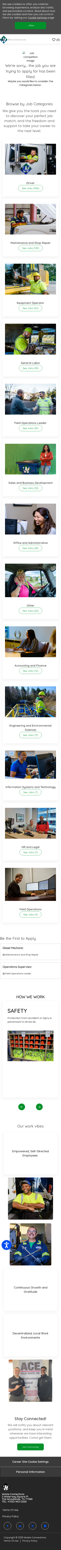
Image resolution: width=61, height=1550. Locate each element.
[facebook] (7, 1526)
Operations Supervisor (17, 967)
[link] (30, 1447)
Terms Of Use (11, 1540)
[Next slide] (39, 1106)
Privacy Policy (29, 1540)
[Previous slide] (21, 1106)
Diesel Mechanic (13, 948)
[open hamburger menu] (3, 40)
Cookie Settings (37, 17)
